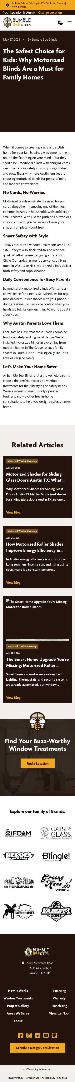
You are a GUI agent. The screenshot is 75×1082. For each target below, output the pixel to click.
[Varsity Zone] (56, 911)
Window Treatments (18, 998)
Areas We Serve (18, 1013)
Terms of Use (32, 1077)
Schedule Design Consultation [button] (37, 1048)
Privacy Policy (15, 1077)
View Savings (19, 6)
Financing (59, 991)
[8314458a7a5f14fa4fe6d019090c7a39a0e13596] (56, 882)
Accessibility (48, 1077)
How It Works (18, 991)
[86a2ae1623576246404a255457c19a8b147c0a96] (18, 856)
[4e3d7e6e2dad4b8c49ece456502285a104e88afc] (18, 833)
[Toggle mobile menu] (69, 22)
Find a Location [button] (37, 763)
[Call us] (60, 23)
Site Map (62, 1077)
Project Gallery (18, 1006)
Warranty (59, 998)
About (17, 1021)
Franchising (59, 1006)
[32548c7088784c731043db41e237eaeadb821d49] (56, 856)
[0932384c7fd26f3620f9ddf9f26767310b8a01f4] (18, 882)
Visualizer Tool (59, 1013)
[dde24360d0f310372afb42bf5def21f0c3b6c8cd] (18, 911)
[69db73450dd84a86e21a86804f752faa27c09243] (56, 833)
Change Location (50, 12)
